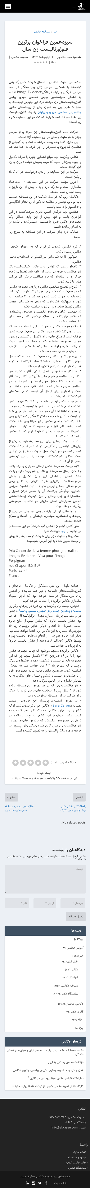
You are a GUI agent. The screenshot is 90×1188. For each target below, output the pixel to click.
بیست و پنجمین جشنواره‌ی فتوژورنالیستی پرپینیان (49, 610)
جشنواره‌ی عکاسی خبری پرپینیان (59, 112)
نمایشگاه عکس (69, 993)
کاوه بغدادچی (64, 57)
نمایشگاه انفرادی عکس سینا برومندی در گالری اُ (56, 1078)
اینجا (63, 531)
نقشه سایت (79, 1152)
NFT (77, 939)
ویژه (81, 1028)
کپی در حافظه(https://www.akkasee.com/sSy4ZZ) (45, 778)
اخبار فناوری (71, 961)
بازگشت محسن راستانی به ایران (66, 1062)
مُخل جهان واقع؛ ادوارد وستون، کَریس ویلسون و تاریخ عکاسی (48, 1070)
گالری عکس (76, 1011)
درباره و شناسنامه (76, 1157)
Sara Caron (61, 705)
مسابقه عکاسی (19, 57)
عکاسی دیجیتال (75, 1003)
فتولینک (73, 977)
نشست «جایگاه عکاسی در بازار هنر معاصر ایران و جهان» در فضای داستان (45, 1052)
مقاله (81, 1019)
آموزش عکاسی (75, 947)
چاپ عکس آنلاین (76, 1162)
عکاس (74, 969)
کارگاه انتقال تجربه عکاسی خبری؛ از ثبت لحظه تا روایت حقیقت (48, 1086)
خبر (81, 955)
